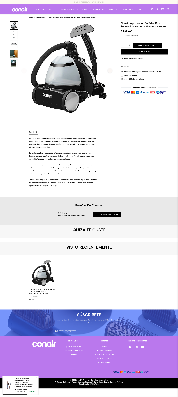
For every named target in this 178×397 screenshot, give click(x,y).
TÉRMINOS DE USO (104, 359)
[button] (152, 9)
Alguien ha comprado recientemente (24, 382)
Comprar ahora (145, 52)
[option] (66, 69)
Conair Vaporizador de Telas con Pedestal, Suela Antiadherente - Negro (42, 292)
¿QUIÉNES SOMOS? (73, 347)
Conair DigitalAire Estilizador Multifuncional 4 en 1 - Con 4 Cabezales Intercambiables (24, 383)
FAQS (104, 347)
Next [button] (110, 70)
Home (31, 18)
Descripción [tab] (33, 132)
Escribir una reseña (109, 214)
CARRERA (73, 355)
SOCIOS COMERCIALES (73, 351)
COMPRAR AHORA (104, 351)
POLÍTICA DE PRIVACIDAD (104, 355)
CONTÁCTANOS (104, 363)
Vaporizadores (40, 18)
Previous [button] (24, 70)
